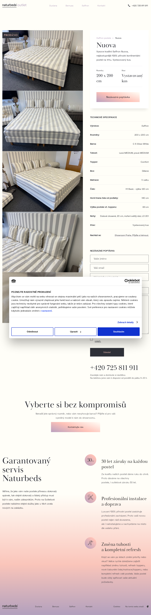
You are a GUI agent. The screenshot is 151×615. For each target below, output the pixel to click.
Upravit (74, 331)
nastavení (46, 310)
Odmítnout (32, 331)
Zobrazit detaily (126, 322)
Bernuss (69, 5)
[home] (14, 5)
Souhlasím (118, 331)
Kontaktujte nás (75, 427)
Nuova (118, 38)
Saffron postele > (105, 38)
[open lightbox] (42, 60)
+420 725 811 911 (114, 368)
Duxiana (53, 5)
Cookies (116, 606)
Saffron (85, 5)
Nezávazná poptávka (118, 97)
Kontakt (101, 5)
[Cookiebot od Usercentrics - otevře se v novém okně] (127, 281)
